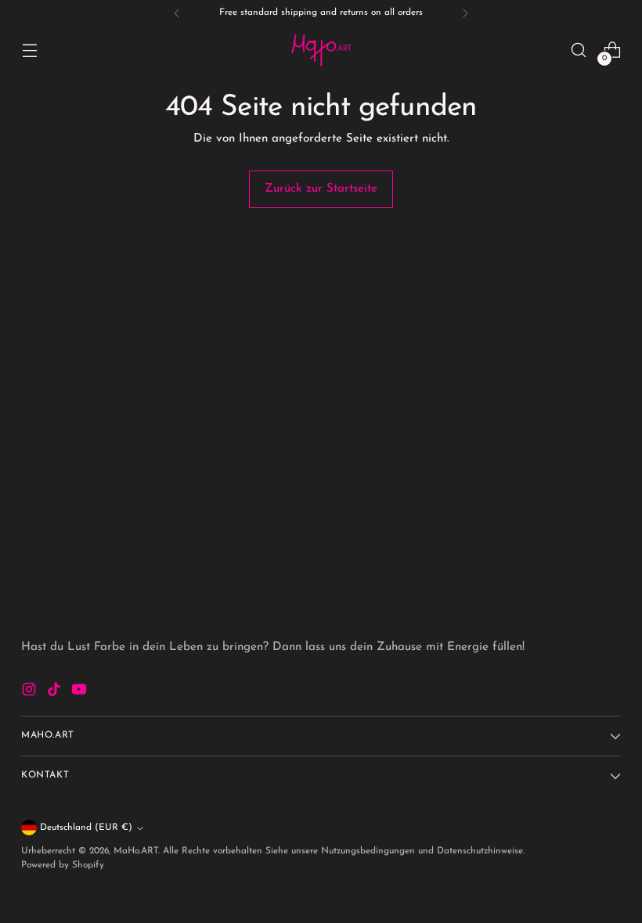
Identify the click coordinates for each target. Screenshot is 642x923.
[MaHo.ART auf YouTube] (80, 692)
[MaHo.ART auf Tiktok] (55, 692)
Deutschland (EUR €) (86, 827)
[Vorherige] (177, 13)
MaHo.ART (136, 851)
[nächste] (465, 13)
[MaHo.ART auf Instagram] (30, 692)
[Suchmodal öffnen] (579, 50)
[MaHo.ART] (321, 50)
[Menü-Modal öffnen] (29, 50)
